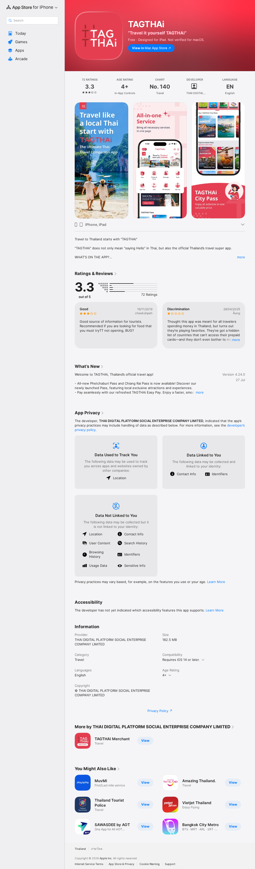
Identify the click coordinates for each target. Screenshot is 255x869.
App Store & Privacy (121, 864)
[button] (32, 33)
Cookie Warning (149, 864)
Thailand (80, 849)
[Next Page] (250, 87)
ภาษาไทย (96, 849)
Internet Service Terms (89, 864)
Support (170, 864)
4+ (164, 675)
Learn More (216, 582)
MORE (236, 340)
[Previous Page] (69, 87)
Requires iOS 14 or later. (181, 660)
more (241, 257)
